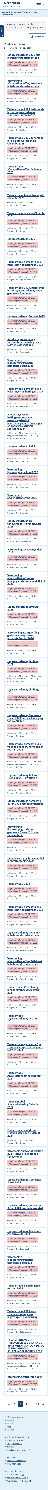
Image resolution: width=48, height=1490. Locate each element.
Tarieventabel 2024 (18, 884)
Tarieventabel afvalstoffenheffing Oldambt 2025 (24, 169)
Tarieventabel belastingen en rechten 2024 (24, 1287)
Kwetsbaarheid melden (17, 1450)
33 (37, 1405)
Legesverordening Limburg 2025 (23, 608)
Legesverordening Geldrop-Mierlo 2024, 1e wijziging (23, 776)
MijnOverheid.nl (14, 1471)
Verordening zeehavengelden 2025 (24, 551)
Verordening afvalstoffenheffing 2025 (22, 497)
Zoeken (10, 1429)
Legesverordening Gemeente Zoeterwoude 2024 (24, 1233)
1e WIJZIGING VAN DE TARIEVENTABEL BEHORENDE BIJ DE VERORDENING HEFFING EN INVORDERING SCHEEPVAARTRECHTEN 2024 (25, 1345)
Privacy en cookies (15, 1440)
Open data (12, 1457)
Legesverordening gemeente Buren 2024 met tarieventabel (25, 802)
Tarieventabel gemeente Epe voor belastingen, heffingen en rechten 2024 (25, 746)
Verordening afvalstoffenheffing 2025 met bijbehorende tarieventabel (24, 83)
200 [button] (41, 27)
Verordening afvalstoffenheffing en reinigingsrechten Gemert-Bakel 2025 (26, 580)
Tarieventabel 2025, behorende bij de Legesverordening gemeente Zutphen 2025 (25, 112)
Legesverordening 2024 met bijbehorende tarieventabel (23, 934)
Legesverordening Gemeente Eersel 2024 (24, 1181)
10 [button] (16, 27)
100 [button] (34, 27)
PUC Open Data (14, 1464)
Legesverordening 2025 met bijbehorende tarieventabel (23, 56)
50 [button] (28, 27)
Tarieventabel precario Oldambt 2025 (26, 215)
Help (9, 1426)
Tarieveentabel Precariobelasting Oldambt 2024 (23, 1104)
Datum (23, 24)
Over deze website (15, 1417)
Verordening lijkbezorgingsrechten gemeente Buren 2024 (20, 1259)
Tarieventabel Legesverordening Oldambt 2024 (23, 1018)
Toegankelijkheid (14, 1443)
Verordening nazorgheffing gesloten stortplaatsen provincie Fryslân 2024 (23, 635)
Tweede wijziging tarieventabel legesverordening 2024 (25, 860)
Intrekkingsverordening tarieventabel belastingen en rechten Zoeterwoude (24, 342)
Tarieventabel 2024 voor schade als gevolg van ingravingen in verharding (22, 1314)
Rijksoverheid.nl (14, 1474)
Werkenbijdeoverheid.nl (17, 1481)
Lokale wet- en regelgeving (11, 12)
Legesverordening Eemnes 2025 (26, 316)
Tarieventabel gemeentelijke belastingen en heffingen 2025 (25, 263)
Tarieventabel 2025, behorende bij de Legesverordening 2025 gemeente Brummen (25, 290)
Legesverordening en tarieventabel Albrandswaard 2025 (24, 523)
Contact (10, 1420)
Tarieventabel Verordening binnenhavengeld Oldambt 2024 (23, 989)
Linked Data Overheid (16, 1460)
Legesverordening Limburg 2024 (23, 663)
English (10, 1423)
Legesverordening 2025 (21, 239)
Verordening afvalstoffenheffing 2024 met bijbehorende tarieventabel (24, 961)
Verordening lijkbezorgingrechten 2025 (22, 471)
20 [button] (22, 27)
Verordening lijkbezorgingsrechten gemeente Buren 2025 (20, 362)
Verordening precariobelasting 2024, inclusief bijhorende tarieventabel (25, 1153)
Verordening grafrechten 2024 (25, 1376)
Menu (41, 4)
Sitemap (11, 1446)
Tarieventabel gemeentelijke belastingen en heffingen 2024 (25, 908)
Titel (33, 24)
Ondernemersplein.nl (16, 1477)
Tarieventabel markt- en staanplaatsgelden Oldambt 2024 (23, 1133)
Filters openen (2, 31)
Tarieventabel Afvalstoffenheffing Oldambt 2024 (24, 1075)
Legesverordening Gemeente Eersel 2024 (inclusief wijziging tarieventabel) (25, 718)
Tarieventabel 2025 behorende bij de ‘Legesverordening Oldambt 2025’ (25, 140)
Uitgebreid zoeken (30, 12)
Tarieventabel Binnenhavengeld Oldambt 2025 (26, 197)
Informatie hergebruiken (18, 1437)
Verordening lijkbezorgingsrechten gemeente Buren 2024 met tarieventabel (23, 831)
